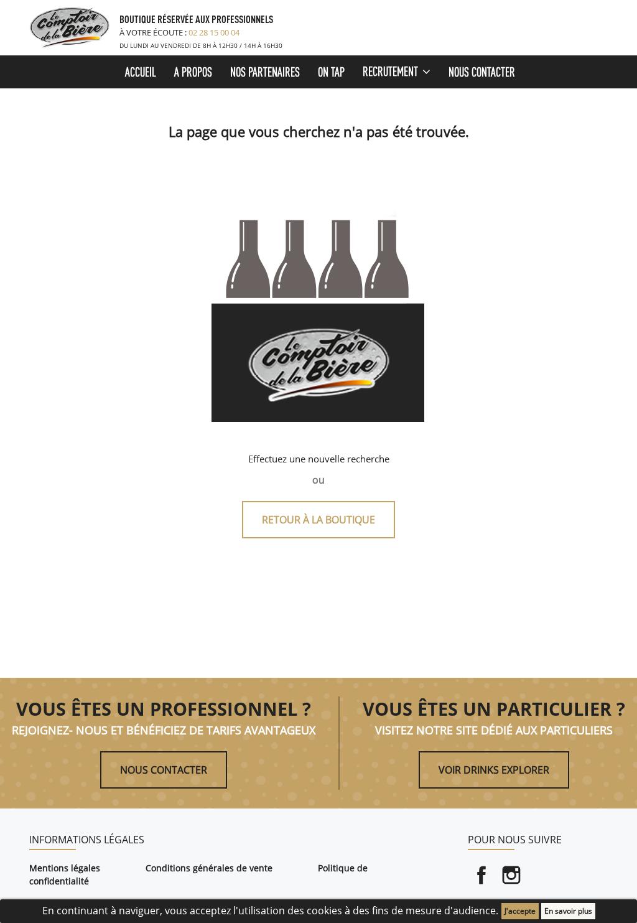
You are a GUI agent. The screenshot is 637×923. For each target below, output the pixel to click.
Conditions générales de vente (209, 868)
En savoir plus (568, 911)
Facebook (481, 875)
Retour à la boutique (318, 520)
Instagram (511, 875)
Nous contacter (163, 770)
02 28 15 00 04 (213, 32)
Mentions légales (64, 868)
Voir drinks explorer (494, 770)
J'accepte (520, 911)
